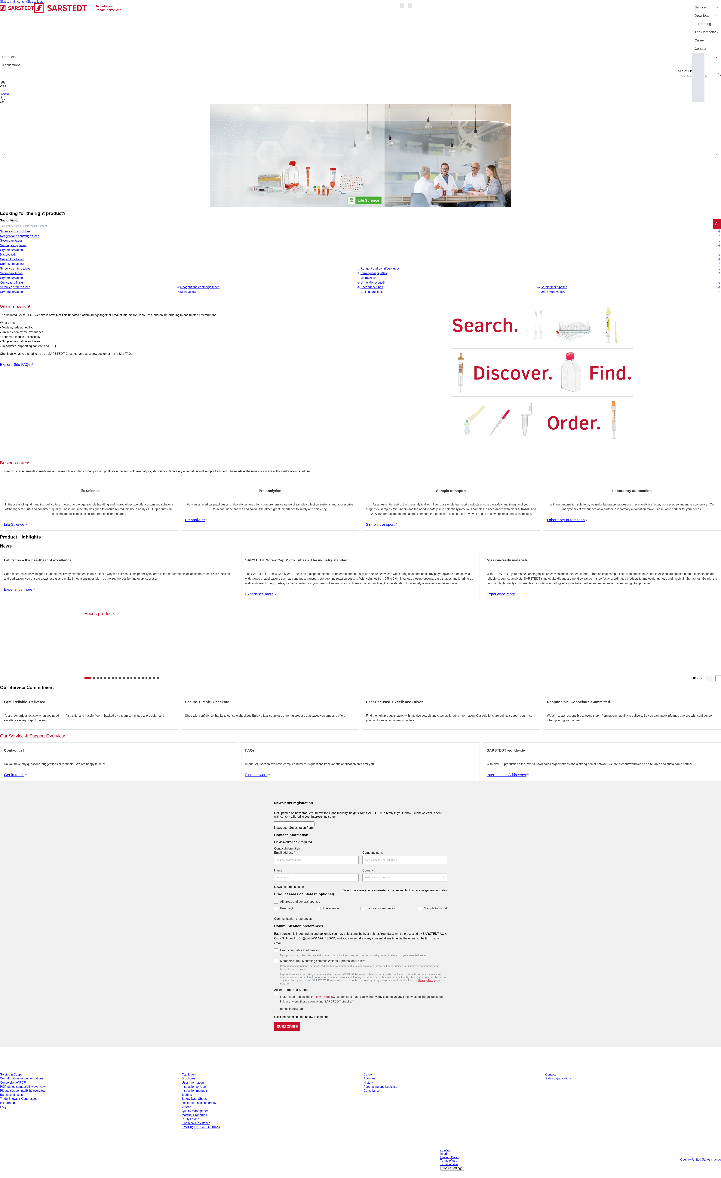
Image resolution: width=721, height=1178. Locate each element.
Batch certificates (11, 1094)
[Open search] (719, 74)
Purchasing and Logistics (380, 1086)
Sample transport (435, 908)
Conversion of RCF (13, 1082)
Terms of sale (449, 1164)
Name (278, 870)
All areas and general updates (300, 901)
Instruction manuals (195, 1090)
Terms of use (448, 1160)
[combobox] (356, 225)
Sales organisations (558, 1078)
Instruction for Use (194, 1086)
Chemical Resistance (196, 1123)
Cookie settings (452, 1168)
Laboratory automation (381, 908)
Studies (187, 1094)
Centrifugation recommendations (21, 1078)
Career (368, 1074)
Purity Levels (190, 1119)
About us (369, 1078)
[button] (3, 84)
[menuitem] (706, 7)
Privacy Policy (426, 980)
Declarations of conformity (199, 1102)
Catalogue (189, 1074)
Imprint (444, 1153)
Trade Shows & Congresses (18, 1098)
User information (193, 1082)
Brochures (188, 1078)
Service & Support (12, 1074)
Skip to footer (35, 1)
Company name (373, 852)
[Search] (717, 224)
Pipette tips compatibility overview (22, 1090)
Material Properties (194, 1115)
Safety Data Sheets (194, 1098)
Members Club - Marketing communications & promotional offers (322, 961)
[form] (360, 914)
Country (368, 870)
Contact (550, 1074)
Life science (331, 908)
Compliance (372, 1090)
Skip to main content (13, 1)
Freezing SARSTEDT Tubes (201, 1127)
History (368, 1082)
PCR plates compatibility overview (23, 1086)
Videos (186, 1107)
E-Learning (7, 1102)
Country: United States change (700, 1159)
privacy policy (325, 996)
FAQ (3, 1107)
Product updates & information (300, 950)
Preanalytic (287, 908)
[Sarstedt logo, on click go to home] (60, 28)
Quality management (195, 1110)
